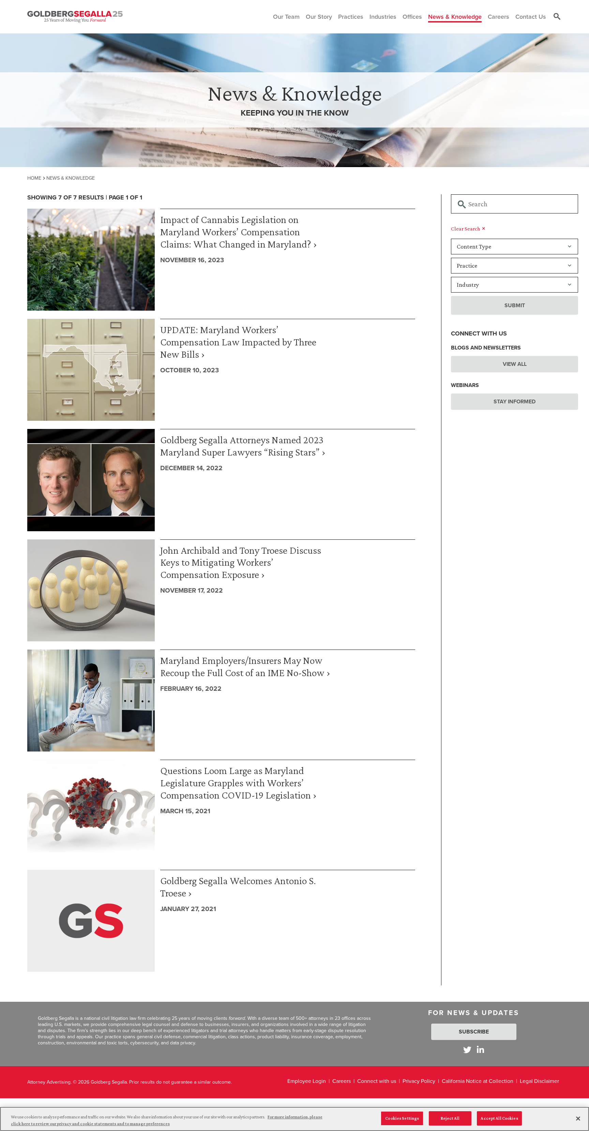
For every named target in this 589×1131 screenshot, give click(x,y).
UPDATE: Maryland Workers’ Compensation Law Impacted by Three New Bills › (238, 342)
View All (515, 364)
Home (34, 178)
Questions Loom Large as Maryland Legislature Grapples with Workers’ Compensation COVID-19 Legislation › (238, 783)
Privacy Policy (419, 1081)
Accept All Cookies (499, 1118)
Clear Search (466, 229)
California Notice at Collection (477, 1081)
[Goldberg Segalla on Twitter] (467, 1049)
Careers (341, 1081)
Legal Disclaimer (539, 1081)
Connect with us (376, 1081)
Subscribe (474, 1032)
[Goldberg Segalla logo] (75, 17)
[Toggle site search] (557, 16)
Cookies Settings (402, 1118)
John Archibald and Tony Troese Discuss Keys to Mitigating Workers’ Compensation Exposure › (240, 562)
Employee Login (306, 1081)
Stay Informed (514, 401)
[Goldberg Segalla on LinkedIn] (480, 1049)
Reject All (450, 1118)
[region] (294, 1119)
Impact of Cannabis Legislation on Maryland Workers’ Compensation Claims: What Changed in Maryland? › (238, 232)
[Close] (578, 1118)
